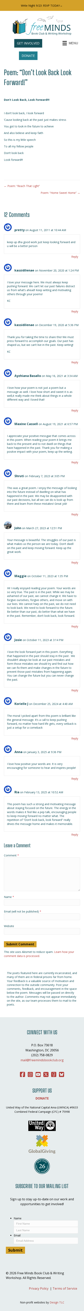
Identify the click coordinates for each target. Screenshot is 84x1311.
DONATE (28, 56)
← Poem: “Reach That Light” (22, 186)
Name (9, 897)
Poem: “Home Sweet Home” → (60, 193)
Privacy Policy (38, 1288)
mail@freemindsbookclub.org (42, 1060)
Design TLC (57, 1302)
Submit (15, 1250)
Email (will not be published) (22, 911)
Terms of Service (65, 1288)
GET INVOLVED (28, 43)
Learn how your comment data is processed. (39, 954)
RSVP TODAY (51, 5)
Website (9, 926)
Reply (74, 256)
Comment (11, 855)
